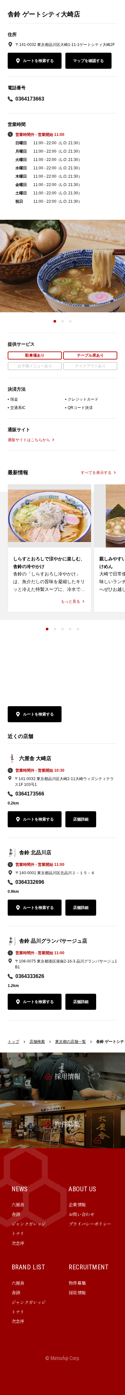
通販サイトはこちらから (29, 440)
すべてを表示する (96, 472)
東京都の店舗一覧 (70, 1042)
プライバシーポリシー (90, 1224)
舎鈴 (16, 1214)
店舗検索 (37, 1042)
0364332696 (29, 882)
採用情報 (77, 1292)
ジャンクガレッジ (29, 1224)
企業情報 (77, 1204)
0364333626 (29, 976)
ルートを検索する (38, 60)
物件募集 (77, 1283)
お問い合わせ (81, 1214)
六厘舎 (18, 1204)
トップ (13, 1042)
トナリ (18, 1233)
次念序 (18, 1243)
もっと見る (70, 601)
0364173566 (29, 793)
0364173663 (29, 99)
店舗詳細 (80, 819)
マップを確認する (88, 60)
